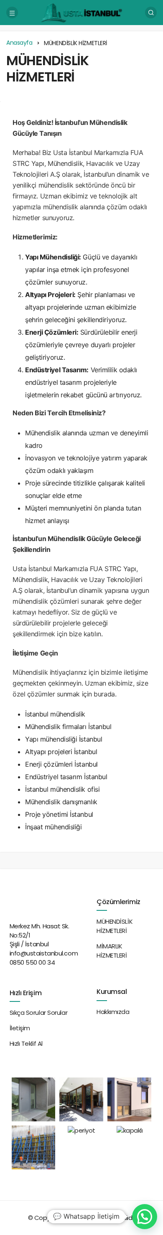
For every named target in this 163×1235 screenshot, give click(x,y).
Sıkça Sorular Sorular (39, 1012)
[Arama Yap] (151, 12)
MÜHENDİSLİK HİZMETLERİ (47, 68)
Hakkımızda (113, 1011)
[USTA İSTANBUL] (81, 12)
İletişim (20, 1028)
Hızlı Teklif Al (26, 1043)
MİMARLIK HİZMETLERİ (112, 951)
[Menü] (12, 12)
